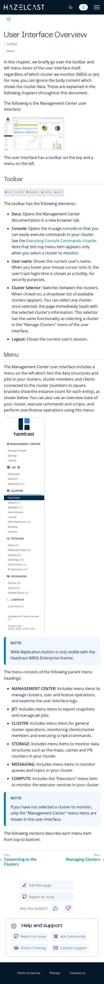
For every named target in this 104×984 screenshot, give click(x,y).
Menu (10, 51)
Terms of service (28, 973)
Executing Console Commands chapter (61, 240)
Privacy (55, 973)
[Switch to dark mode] (70, 7)
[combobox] (83, 7)
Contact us (77, 973)
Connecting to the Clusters (20, 862)
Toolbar (11, 44)
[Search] (83, 7)
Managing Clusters (83, 859)
